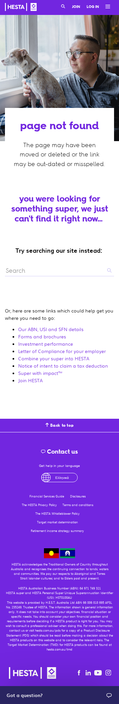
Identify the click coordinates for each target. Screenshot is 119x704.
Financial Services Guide (46, 496)
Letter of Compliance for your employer (62, 351)
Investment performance (45, 343)
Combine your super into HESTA (53, 358)
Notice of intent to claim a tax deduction (63, 365)
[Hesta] (21, 8)
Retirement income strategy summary (57, 531)
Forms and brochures (42, 336)
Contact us (62, 451)
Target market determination (57, 522)
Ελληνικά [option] (62, 477)
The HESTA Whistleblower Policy (57, 513)
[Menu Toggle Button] (106, 7)
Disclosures (78, 496)
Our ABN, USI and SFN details (51, 329)
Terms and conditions (77, 505)
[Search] (63, 7)
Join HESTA (30, 380)
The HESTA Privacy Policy (39, 505)
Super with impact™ (40, 373)
